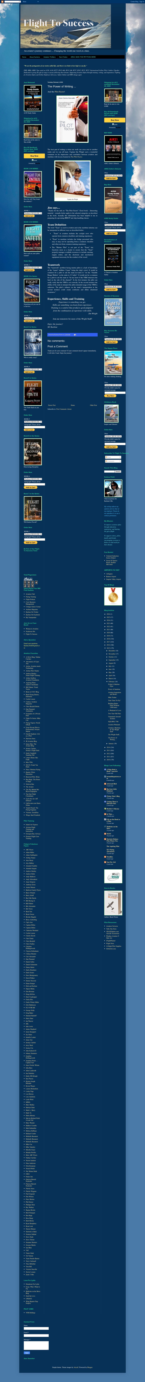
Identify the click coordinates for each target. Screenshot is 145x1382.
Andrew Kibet (30, 874)
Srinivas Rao (30, 784)
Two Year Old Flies (114, 713)
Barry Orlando (30, 893)
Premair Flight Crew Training (32, 837)
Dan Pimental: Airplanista (30, 710)
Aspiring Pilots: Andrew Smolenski (32, 684)
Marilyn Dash (30, 1107)
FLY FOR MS (30, 1008)
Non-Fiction (63, 57)
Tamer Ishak (30, 1253)
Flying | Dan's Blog (113, 796)
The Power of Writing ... (112, 739)
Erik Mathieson (31, 1005)
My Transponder (31, 617)
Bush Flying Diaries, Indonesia (32, 695)
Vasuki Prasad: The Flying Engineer (32, 809)
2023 (108, 623)
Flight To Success (31, 634)
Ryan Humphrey (31, 1223)
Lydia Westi (29, 1099)
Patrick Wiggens (31, 1191)
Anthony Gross (30, 884)
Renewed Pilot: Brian (33, 777)
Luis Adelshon (30, 1097)
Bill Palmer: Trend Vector (32, 688)
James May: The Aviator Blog (31, 745)
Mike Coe (29, 1144)
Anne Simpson (30, 882)
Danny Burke (30, 967)
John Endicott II (31, 1051)
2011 (108, 757)
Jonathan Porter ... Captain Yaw (32, 1062)
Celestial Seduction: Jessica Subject (112, 557)
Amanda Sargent (31, 868)
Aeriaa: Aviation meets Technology (33, 667)
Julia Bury (29, 1068)
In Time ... (110, 814)
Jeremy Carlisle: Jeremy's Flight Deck (32, 749)
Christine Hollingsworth (30, 947)
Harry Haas (29, 1018)
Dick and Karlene (31, 986)
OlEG (28, 1174)
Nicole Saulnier (31, 1160)
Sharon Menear (31, 1229)
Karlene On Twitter (32, 612)
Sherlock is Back (31, 1231)
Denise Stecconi (31, 981)
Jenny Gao (29, 1040)
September (112, 660)
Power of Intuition (114, 689)
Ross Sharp (29, 1218)
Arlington (109, 574)
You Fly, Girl (111, 862)
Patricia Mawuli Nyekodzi (31, 1180)
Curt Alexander (31, 956)
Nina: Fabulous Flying (33, 769)
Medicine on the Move (112, 827)
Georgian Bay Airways (33, 834)
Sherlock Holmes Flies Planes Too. (112, 840)
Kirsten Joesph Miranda (30, 1082)
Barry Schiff (30, 895)
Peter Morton (30, 1199)
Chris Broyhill (30, 941)
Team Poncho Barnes (32, 1258)
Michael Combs (31, 1133)
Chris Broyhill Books (32, 706)
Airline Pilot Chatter (32, 671)
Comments (110, 461)
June (110, 669)
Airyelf (76, 1367)
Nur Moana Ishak (31, 1171)
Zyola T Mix (30, 1274)
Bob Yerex (29, 909)
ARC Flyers (29, 850)
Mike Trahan (112, 697)
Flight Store (110, 943)
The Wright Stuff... (114, 734)
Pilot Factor (59, 91)
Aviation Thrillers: (50, 57)
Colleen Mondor (31, 954)
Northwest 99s (30, 631)
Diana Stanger (30, 983)
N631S (109, 834)
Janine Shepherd (31, 1029)
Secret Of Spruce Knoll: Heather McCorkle (111, 562)
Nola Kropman (30, 1166)
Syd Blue (29, 1248)
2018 (108, 639)
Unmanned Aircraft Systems (114, 717)
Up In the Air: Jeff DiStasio (32, 800)
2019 (108, 636)
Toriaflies (110, 857)
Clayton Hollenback (32, 951)
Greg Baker (29, 1013)
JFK (27, 1024)
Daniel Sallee (30, 962)
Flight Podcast (30, 599)
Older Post (93, 405)
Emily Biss (29, 999)
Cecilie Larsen (30, 699)
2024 (108, 620)
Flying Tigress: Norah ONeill (33, 724)
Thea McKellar (30, 1264)
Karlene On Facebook (33, 615)
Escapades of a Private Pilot (33, 715)
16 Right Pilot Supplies (113, 946)
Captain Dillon (30, 925)
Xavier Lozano (30, 1272)
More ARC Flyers (31, 1155)
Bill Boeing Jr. (30, 901)
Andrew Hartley (31, 871)
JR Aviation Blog (31, 741)
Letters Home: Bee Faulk (32, 759)
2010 (108, 760)
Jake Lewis (29, 1026)
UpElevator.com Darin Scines (33, 804)
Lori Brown (29, 1094)
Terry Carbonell (31, 1261)
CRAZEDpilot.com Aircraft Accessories (112, 932)
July (110, 666)
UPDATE (29, 1299)
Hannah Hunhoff (31, 1016)
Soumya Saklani (31, 1234)
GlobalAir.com (111, 949)
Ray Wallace (30, 1207)
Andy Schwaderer (31, 879)
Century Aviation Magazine (31, 703)
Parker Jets (29, 1177)
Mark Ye (28, 1113)
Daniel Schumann (31, 964)
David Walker (30, 978)
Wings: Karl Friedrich (33, 815)
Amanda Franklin (31, 866)
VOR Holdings (30, 1313)
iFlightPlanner (110, 941)
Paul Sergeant (30, 1194)
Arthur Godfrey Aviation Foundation (32, 679)
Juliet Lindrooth (31, 1070)
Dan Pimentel (30, 959)
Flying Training (31, 597)
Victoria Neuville (31, 1269)
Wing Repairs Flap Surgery (32, 1302)
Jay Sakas (29, 1034)
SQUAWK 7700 (113, 721)
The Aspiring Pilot (113, 846)
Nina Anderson (30, 1163)
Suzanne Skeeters (31, 1242)
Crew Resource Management (30, 603)
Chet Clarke (29, 938)
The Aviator (30, 787)
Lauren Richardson (32, 1089)
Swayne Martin (31, 1245)
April (110, 675)
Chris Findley (30, 944)
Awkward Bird (112, 784)
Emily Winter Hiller (32, 1002)
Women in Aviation (32, 629)
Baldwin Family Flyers (33, 890)
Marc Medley (30, 1105)
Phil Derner (29, 1202)
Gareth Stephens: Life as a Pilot (33, 735)
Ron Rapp (29, 1215)
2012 (108, 753)
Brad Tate (29, 911)
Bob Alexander (30, 906)
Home (24, 57)
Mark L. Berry (30, 1110)
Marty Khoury (30, 1115)
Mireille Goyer (30, 1150)
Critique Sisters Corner (33, 607)
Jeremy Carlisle (31, 1042)
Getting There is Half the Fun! (112, 802)
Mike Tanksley (30, 1147)
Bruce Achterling (31, 920)
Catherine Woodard (32, 930)
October (111, 657)
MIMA (28, 1102)
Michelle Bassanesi (32, 1136)
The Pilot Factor (76, 157)
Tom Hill (29, 1266)
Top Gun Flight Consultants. (31, 795)
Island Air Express (32, 824)
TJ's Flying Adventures (110, 850)
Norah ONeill (30, 1168)
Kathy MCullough (31, 1076)
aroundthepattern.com (114, 777)
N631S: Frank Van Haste (32, 766)
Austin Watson (30, 887)
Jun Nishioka (30, 1073)
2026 (108, 614)
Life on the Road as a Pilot (113, 820)
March (111, 678)
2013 (108, 750)
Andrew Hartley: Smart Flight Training (33, 674)
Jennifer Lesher (31, 1037)
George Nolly (30, 1010)
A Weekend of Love (114, 710)
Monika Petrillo (31, 1152)
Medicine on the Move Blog (33, 1292)
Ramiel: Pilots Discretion (30, 773)
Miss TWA (29, 762)
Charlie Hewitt (30, 936)
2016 (108, 645)
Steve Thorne (30, 1240)
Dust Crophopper (31, 997)
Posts (109, 457)
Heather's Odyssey (113, 809)
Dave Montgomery (32, 975)
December (112, 651)
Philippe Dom (30, 1205)
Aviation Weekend (114, 725)
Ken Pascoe (29, 1079)
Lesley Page (30, 1091)
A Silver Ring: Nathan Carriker (33, 658)
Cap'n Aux (29, 922)
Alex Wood (29, 860)
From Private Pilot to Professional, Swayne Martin (33, 729)
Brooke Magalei (31, 917)
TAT (27, 1250)
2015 (108, 648)
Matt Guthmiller (31, 1128)
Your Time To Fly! (114, 700)
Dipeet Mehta (30, 989)
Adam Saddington (31, 855)
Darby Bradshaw (31, 970)
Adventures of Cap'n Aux (32, 663)
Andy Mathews (30, 876)
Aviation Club (30, 594)
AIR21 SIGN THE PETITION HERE (83, 57)
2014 (108, 747)
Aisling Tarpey (30, 858)
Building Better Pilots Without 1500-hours (113, 705)
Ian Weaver (29, 1021)
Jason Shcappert (31, 1032)
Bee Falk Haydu (31, 898)
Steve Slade (29, 1237)
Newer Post (52, 405)
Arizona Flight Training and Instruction (30, 829)
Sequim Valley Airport (113, 579)
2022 (108, 626)
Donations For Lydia (32, 1284)
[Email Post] (74, 335)
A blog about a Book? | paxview (112, 770)
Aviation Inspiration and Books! (114, 693)
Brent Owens (30, 914)
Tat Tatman (29, 1256)
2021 (108, 629)
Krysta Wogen (30, 1086)
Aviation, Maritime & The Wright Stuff (114, 730)
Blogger (89, 1367)
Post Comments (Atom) (64, 409)
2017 (108, 642)
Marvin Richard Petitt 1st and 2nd (33, 1119)
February (112, 681)
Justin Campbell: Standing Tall (31, 754)
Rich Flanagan (30, 1213)
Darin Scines (30, 972)
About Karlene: (35, 57)
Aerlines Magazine (32, 609)
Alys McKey (30, 863)
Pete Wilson (30, 1196)
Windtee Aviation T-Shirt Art (112, 937)
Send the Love (30, 1296)
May (110, 672)
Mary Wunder (30, 1123)
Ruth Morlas (30, 1221)
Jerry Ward (29, 1045)
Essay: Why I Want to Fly (33, 1288)
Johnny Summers (31, 1053)
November (112, 654)
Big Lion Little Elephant (112, 790)
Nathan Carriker (31, 1158)
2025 (108, 617)
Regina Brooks (30, 1210)
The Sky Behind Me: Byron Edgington (32, 790)
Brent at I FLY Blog (32, 692)
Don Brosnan (30, 991)
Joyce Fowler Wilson (32, 1065)
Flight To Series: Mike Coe (33, 719)
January (111, 743)
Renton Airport (111, 576)
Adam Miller (30, 852)
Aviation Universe (112, 926)
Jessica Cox (29, 1048)
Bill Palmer (29, 903)
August (111, 663)
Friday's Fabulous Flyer (114, 685)
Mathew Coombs (31, 1125)
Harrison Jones (30, 738)
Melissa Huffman (31, 1131)
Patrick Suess (30, 1188)
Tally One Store (111, 929)
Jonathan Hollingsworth (30, 1057)
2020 (108, 632)
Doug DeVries (30, 994)
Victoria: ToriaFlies (32, 812)
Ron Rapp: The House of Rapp (33, 780)
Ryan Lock (29, 1226)
